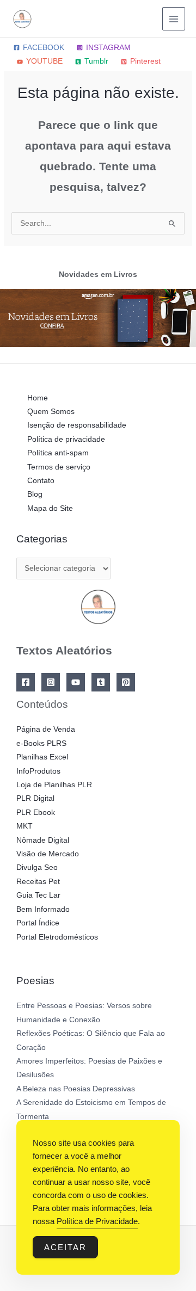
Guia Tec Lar (38, 895)
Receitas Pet (38, 882)
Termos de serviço (58, 467)
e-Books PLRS (41, 743)
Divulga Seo (37, 867)
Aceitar (65, 1247)
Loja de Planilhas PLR (54, 785)
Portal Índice (37, 923)
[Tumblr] (100, 682)
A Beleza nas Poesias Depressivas (75, 1089)
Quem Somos (51, 411)
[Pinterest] (126, 682)
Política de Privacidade (97, 1221)
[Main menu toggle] (174, 18)
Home (37, 398)
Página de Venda (45, 729)
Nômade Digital (42, 840)
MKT (24, 826)
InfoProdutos (38, 771)
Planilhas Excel (42, 757)
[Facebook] (25, 682)
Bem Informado (43, 909)
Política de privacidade (66, 439)
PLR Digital (35, 798)
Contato (40, 481)
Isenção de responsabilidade (76, 425)
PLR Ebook (35, 812)
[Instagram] (50, 682)
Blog (34, 494)
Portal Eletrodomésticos (57, 937)
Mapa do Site (50, 508)
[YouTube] (75, 682)
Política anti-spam (58, 453)
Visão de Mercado (47, 854)
